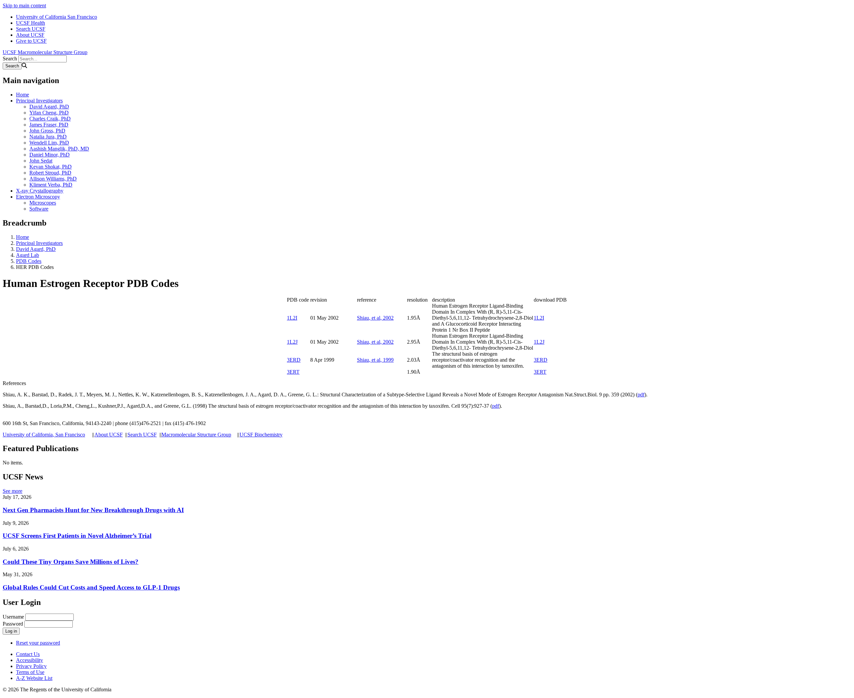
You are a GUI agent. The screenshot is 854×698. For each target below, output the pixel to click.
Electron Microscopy (38, 197)
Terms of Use (30, 672)
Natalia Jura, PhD (48, 136)
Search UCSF (30, 29)
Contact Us (28, 654)
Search (10, 58)
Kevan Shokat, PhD (50, 166)
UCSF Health (30, 23)
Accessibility (29, 660)
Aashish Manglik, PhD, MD (59, 148)
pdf (641, 394)
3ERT (293, 372)
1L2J (292, 342)
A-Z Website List (34, 678)
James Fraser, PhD (48, 124)
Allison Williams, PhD (53, 179)
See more (12, 491)
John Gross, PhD (47, 130)
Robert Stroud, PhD (50, 173)
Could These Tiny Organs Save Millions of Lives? (70, 561)
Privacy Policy (31, 666)
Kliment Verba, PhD (50, 185)
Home (22, 94)
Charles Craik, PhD (50, 118)
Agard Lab (27, 255)
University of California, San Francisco (44, 434)
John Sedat (40, 160)
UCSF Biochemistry (261, 434)
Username (13, 617)
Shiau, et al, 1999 (375, 360)
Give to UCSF (31, 41)
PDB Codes (28, 261)
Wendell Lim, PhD (49, 142)
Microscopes (42, 203)
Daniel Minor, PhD (49, 154)
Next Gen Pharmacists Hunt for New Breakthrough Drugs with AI (93, 509)
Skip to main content (24, 5)
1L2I (292, 318)
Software (38, 209)
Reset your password (38, 643)
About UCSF (30, 35)
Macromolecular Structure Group (196, 434)
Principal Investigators (39, 100)
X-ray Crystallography (39, 191)
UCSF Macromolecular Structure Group (45, 52)
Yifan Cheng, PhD (49, 112)
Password (13, 624)
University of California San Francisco (56, 17)
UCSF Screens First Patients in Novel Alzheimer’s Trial (77, 535)
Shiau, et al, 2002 (375, 318)
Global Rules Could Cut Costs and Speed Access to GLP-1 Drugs (91, 587)
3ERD (294, 360)
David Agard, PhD (49, 106)
